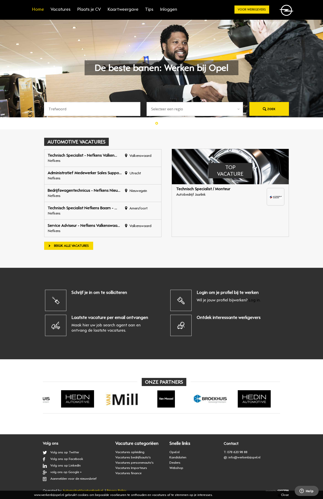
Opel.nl (174, 452)
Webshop (176, 468)
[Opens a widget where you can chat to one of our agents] (306, 491)
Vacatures (61, 9)
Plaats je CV (89, 9)
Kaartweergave (122, 9)
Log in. (255, 300)
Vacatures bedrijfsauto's (133, 457)
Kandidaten (177, 457)
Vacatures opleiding (129, 452)
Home (38, 9)
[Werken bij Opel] (287, 11)
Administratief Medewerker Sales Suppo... (85, 172)
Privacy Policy (116, 490)
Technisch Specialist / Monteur (203, 188)
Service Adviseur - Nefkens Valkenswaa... (84, 225)
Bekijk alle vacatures (71, 246)
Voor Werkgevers (252, 9)
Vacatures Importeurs (131, 468)
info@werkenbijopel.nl (244, 457)
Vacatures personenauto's (134, 463)
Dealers (174, 463)
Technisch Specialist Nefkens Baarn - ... (82, 208)
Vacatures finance (128, 473)
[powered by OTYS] (277, 490)
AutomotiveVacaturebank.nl (83, 490)
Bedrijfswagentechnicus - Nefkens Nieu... (84, 190)
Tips (149, 9)
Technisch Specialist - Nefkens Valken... (82, 155)
